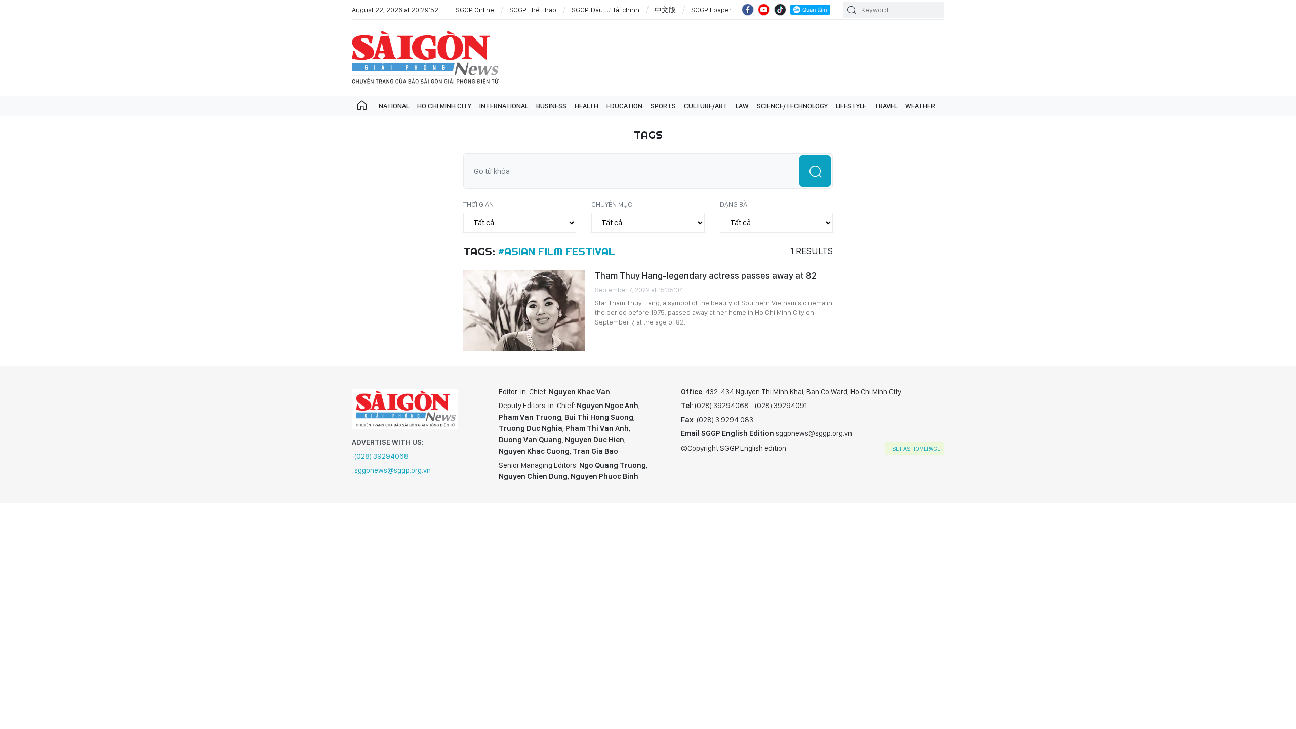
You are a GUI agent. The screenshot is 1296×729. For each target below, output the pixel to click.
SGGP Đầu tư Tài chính (605, 10)
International (503, 106)
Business (551, 106)
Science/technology (792, 106)
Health (586, 106)
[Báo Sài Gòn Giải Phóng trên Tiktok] (780, 10)
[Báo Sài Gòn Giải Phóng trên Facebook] (748, 10)
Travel (885, 106)
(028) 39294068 (381, 456)
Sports (663, 106)
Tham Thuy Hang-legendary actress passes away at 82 (706, 275)
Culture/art (705, 106)
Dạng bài (734, 204)
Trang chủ (362, 106)
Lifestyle (851, 106)
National (394, 106)
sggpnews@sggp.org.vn (392, 470)
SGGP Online (475, 10)
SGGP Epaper (711, 10)
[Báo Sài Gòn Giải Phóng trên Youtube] (764, 10)
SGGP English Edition (425, 58)
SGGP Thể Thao (532, 10)
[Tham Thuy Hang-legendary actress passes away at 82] (524, 310)
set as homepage (916, 448)
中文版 (665, 10)
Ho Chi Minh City (444, 106)
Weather (920, 106)
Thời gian (478, 204)
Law (742, 106)
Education (624, 106)
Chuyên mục (611, 204)
